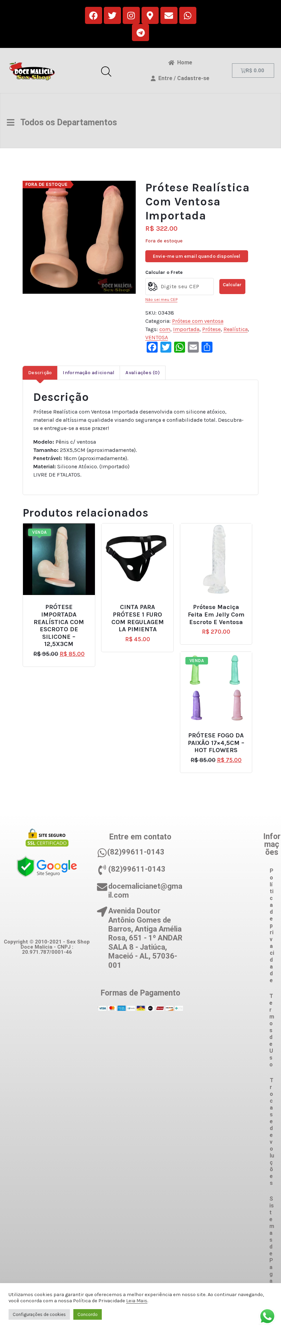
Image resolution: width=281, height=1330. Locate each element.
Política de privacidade (272, 925)
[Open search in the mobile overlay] (106, 70)
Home (183, 62)
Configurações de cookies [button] (39, 1314)
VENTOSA (156, 337)
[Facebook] (93, 15)
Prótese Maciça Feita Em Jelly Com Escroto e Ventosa (216, 614)
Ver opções (219, 733)
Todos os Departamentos (65, 122)
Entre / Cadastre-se (182, 78)
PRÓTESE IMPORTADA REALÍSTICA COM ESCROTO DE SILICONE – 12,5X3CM (59, 626)
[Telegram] (140, 32)
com (164, 329)
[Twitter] (112, 15)
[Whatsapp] (187, 15)
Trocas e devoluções (272, 1131)
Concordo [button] (87, 1314)
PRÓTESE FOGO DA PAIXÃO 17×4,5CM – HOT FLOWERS (216, 743)
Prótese (211, 329)
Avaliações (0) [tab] (142, 373)
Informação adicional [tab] (88, 373)
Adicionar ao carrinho (64, 604)
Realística (235, 329)
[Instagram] (131, 15)
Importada (186, 329)
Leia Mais (136, 1301)
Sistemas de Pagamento (271, 1256)
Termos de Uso (271, 1030)
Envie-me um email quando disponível (197, 256)
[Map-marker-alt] (150, 15)
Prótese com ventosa (197, 321)
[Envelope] (169, 15)
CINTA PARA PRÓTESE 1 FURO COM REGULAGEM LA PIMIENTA (137, 618)
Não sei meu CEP (161, 299)
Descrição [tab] (40, 373)
